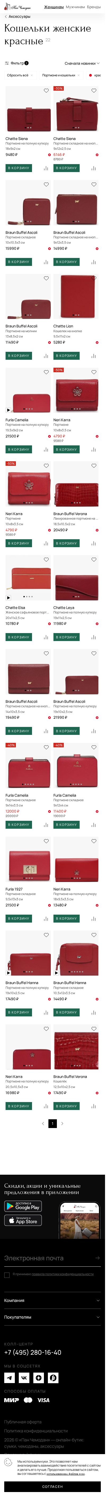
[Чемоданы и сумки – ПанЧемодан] (17, 7)
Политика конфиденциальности (36, 1431)
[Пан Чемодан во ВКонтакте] (24, 1377)
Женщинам (54, 6)
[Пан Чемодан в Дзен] (38, 1377)
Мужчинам (75, 6)
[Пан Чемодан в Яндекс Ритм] (53, 1377)
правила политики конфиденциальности (63, 1274)
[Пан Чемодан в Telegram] (9, 1377)
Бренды (94, 6)
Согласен (52, 1486)
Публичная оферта (23, 1422)
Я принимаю (53, 1274)
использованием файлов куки (66, 1474)
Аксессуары (19, 16)
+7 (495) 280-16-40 (32, 1352)
